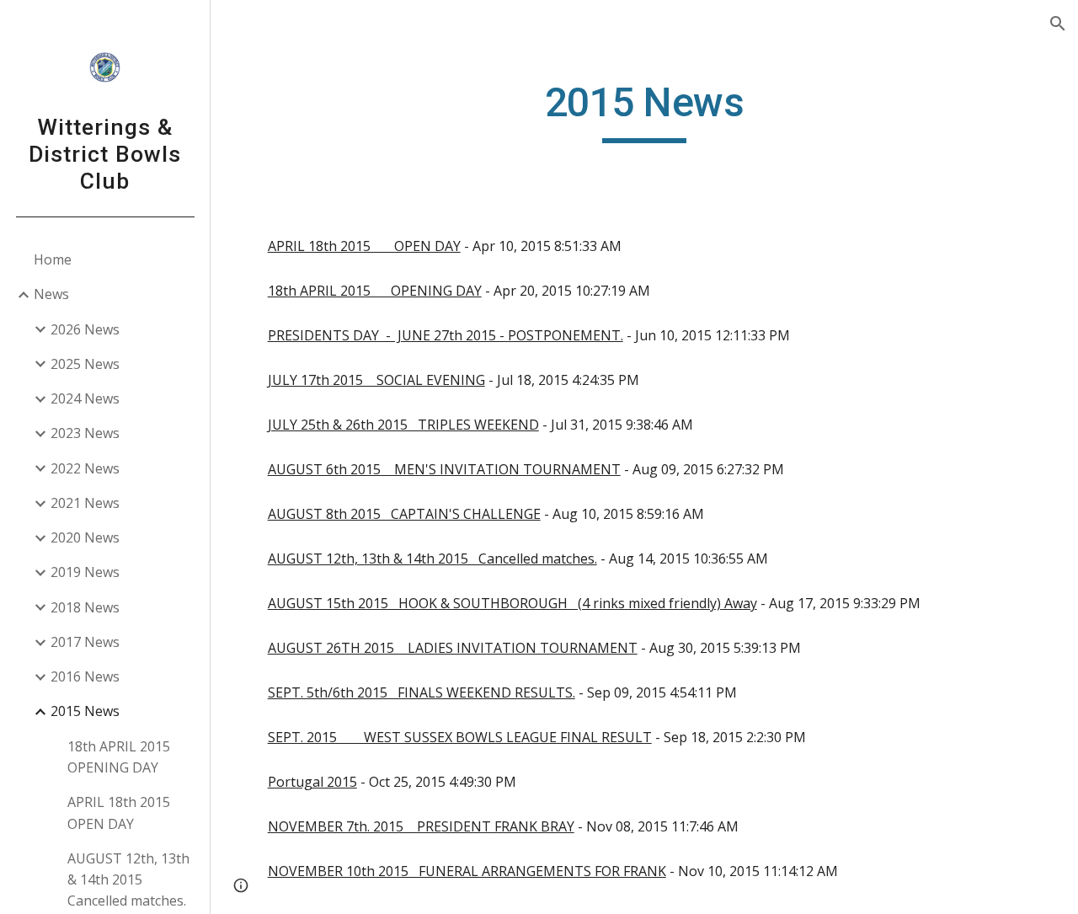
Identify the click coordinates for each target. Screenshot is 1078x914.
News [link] (51, 294)
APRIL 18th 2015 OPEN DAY (364, 246)
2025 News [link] (85, 364)
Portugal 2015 (312, 781)
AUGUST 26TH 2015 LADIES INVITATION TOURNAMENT (453, 648)
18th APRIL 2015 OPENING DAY (375, 290)
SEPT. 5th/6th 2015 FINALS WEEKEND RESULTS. (421, 692)
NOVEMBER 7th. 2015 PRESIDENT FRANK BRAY (421, 826)
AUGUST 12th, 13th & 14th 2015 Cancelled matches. (432, 558)
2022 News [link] (85, 468)
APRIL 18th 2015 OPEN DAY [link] (118, 812)
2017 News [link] (85, 642)
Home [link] (53, 259)
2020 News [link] (85, 537)
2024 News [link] (85, 398)
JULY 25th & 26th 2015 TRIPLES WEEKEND (403, 424)
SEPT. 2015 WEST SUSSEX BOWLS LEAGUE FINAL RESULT (460, 737)
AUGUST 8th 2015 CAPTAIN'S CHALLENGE (404, 514)
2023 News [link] (85, 433)
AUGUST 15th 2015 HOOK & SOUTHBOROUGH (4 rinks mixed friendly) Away (512, 603)
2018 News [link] (85, 607)
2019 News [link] (85, 572)
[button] (1058, 23)
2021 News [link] (85, 503)
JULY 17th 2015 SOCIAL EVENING (376, 380)
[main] (644, 110)
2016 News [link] (85, 676)
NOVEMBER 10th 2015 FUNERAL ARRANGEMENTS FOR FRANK (467, 871)
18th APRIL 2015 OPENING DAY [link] (118, 757)
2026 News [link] (85, 329)
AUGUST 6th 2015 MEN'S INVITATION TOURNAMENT (444, 469)
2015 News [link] (85, 711)
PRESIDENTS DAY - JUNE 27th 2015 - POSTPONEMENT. (445, 335)
